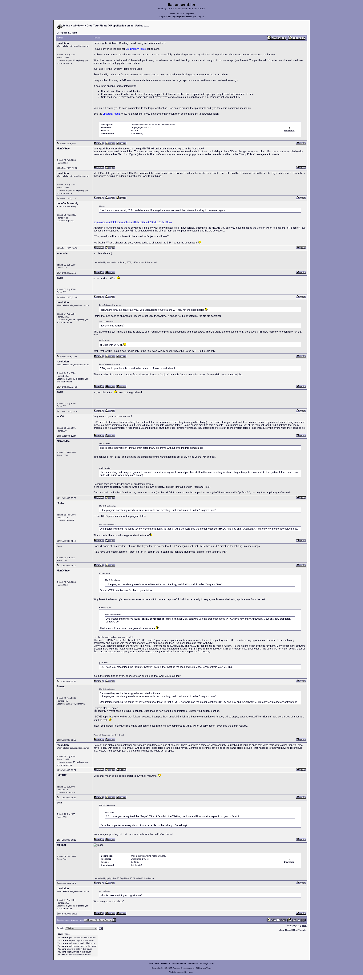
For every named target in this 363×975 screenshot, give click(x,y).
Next (74, 33)
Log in (201, 17)
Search (180, 14)
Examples (193, 963)
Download (165, 963)
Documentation (179, 963)
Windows (78, 25)
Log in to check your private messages (177, 17)
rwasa (190, 972)
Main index (154, 963)
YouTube (207, 968)
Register (190, 14)
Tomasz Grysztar (180, 968)
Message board (207, 963)
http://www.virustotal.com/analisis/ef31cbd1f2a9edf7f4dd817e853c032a (133, 222)
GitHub (199, 968)
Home (172, 14)
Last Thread (286, 930)
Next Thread (299, 930)
